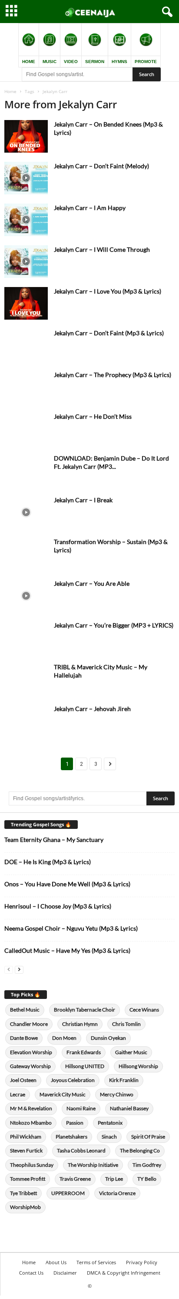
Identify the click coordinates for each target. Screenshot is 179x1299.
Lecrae (17, 1094)
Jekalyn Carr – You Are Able (91, 583)
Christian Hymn (80, 1024)
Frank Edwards (83, 1052)
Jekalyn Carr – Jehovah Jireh (92, 708)
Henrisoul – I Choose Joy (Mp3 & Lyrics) (57, 906)
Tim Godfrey (147, 1165)
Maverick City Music (63, 1094)
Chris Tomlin (126, 1024)
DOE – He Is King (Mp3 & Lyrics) (47, 861)
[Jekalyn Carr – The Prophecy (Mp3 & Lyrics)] (26, 387)
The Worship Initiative (93, 1165)
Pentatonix (110, 1122)
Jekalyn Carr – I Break (83, 500)
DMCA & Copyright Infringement (123, 1272)
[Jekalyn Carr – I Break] (26, 512)
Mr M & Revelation (31, 1108)
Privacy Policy (141, 1262)
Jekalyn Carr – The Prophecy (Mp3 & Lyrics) (112, 374)
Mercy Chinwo (116, 1094)
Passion (74, 1122)
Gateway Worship (30, 1066)
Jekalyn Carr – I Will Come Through (102, 249)
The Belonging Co (140, 1150)
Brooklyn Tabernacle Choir (84, 1009)
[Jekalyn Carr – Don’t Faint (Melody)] (26, 178)
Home (10, 91)
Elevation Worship (31, 1052)
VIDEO (71, 61)
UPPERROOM (68, 1193)
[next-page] (19, 969)
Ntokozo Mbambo (31, 1122)
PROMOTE (146, 61)
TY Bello (146, 1178)
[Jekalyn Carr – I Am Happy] (26, 220)
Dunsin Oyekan (108, 1038)
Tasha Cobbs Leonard (81, 1150)
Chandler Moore (29, 1024)
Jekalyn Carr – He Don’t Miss (93, 416)
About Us (56, 1262)
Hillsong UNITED (84, 1066)
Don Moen (64, 1038)
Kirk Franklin (124, 1080)
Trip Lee (114, 1178)
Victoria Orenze (117, 1193)
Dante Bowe (24, 1038)
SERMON (94, 61)
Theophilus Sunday (31, 1165)
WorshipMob (25, 1207)
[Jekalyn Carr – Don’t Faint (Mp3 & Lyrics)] (26, 345)
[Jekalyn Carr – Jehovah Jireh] (26, 721)
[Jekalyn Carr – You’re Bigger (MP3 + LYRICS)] (26, 637)
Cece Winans (144, 1009)
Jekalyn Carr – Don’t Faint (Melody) (101, 166)
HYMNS (119, 61)
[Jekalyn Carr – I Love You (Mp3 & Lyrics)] (26, 303)
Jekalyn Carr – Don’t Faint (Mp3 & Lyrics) (109, 333)
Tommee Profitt (27, 1178)
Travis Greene (75, 1178)
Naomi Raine (81, 1108)
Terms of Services (96, 1262)
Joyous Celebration (73, 1080)
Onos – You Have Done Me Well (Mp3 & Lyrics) (67, 884)
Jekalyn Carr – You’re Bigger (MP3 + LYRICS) (113, 625)
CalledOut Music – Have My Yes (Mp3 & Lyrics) (67, 950)
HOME (28, 61)
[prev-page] (8, 969)
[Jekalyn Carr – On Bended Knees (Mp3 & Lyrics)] (26, 136)
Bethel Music (25, 1009)
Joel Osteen (23, 1080)
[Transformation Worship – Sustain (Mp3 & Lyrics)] (26, 554)
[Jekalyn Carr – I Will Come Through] (26, 261)
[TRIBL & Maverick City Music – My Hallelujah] (26, 679)
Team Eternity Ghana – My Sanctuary (53, 839)
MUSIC (49, 61)
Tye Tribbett (23, 1193)
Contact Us (31, 1272)
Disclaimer (65, 1272)
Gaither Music (131, 1052)
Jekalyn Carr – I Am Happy (90, 207)
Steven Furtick (26, 1150)
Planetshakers (71, 1136)
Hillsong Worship (138, 1066)
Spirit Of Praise (148, 1136)
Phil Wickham (25, 1136)
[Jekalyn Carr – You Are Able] (26, 595)
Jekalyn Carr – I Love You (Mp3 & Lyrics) (107, 291)
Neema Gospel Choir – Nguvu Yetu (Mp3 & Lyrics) (71, 928)
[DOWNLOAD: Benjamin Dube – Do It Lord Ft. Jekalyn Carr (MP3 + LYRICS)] (26, 470)
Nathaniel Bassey (129, 1108)
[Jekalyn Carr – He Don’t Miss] (26, 428)
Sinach (109, 1136)
